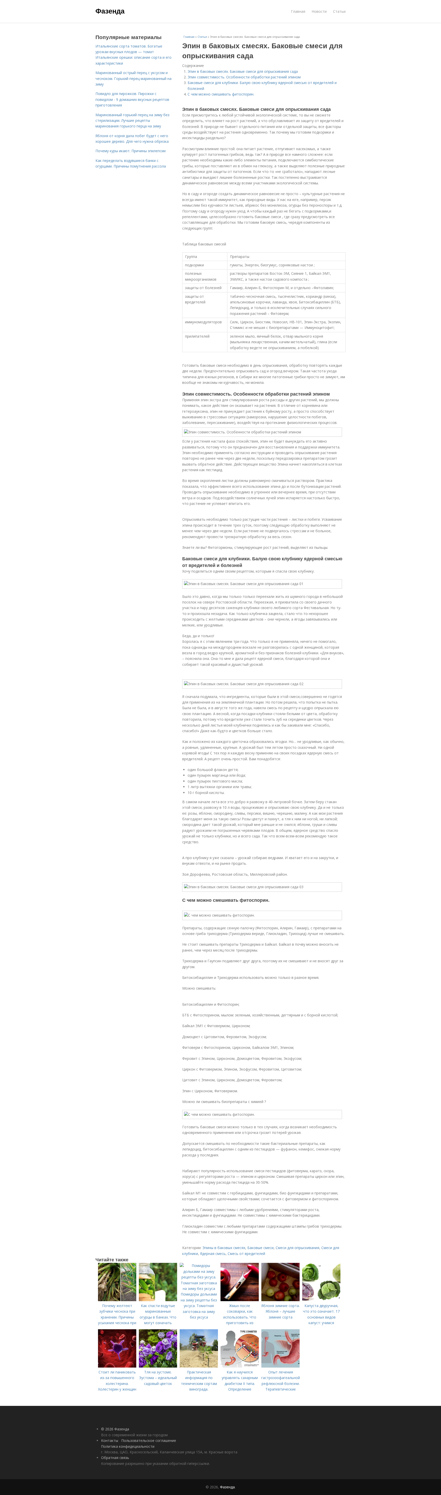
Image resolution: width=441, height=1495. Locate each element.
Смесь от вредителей (246, 1253)
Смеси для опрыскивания (297, 1247)
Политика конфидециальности (127, 1446)
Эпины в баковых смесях (223, 1247)
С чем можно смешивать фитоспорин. (221, 94)
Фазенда (110, 11)
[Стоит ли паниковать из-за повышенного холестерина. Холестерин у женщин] (117, 1366)
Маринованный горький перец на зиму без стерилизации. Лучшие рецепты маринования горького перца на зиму (132, 120)
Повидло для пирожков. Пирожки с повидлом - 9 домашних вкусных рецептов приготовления (132, 99)
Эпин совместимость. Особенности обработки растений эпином (244, 77)
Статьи (339, 11)
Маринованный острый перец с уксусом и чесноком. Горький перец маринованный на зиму (133, 78)
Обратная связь (115, 1457)
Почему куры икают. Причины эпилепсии (130, 150)
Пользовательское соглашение (148, 1440)
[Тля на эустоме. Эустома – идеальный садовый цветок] (158, 1366)
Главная (298, 11)
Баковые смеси (260, 1247)
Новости (319, 11)
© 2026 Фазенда (115, 1429)
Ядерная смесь (213, 1253)
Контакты (109, 1440)
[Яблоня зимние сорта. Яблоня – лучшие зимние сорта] (280, 1299)
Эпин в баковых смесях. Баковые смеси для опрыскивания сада (243, 71)
